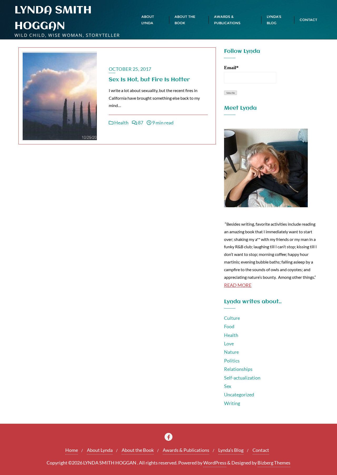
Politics (232, 360)
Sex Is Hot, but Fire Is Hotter (149, 80)
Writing (232, 403)
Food (229, 326)
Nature (231, 352)
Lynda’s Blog (231, 450)
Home (71, 450)
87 (140, 122)
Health (120, 122)
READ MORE (237, 285)
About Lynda (100, 450)
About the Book (138, 450)
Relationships (238, 369)
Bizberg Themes (273, 463)
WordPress (214, 463)
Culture (232, 318)
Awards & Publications (186, 450)
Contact (260, 450)
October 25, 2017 (130, 69)
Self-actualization (242, 378)
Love (229, 343)
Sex (227, 386)
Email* (231, 67)
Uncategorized (239, 394)
